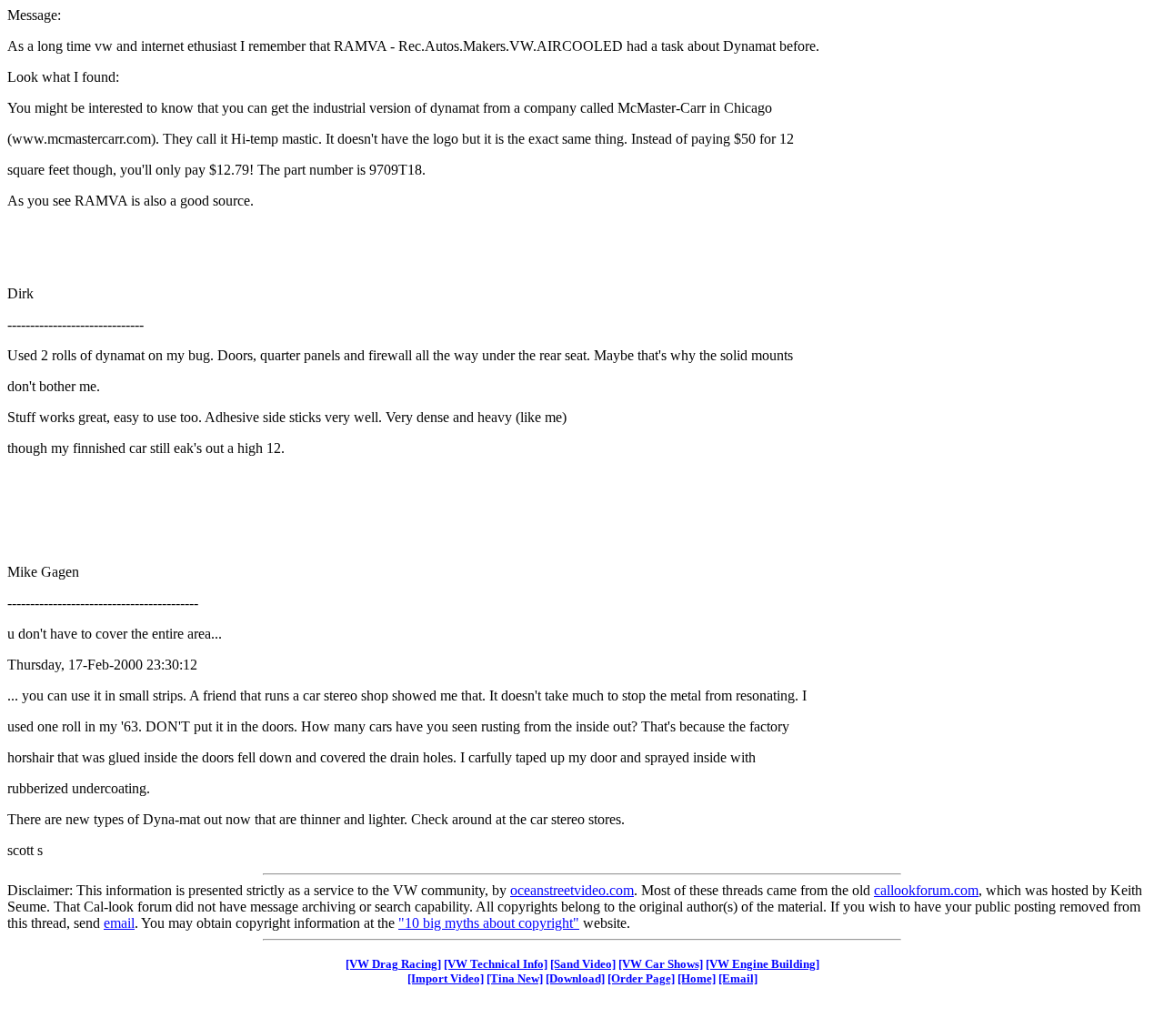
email (119, 923)
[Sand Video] (583, 964)
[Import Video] (445, 978)
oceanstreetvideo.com (572, 890)
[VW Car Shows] (660, 964)
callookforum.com (926, 890)
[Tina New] (515, 978)
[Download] (575, 978)
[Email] (738, 978)
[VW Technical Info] (495, 964)
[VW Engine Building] (762, 964)
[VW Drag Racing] (393, 964)
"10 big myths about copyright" (488, 923)
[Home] (696, 978)
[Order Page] (641, 978)
